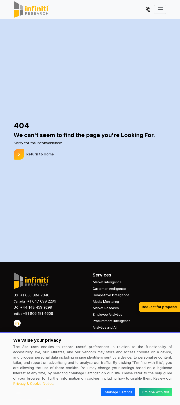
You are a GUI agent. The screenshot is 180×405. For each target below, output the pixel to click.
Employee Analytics (107, 314)
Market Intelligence (107, 282)
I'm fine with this (155, 392)
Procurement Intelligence (112, 321)
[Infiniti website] (31, 9)
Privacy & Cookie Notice (33, 383)
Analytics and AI (105, 327)
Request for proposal (159, 307)
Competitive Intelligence (111, 295)
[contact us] (148, 9)
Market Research (106, 308)
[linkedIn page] (17, 323)
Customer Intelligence (109, 289)
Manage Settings (118, 392)
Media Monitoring (106, 301)
